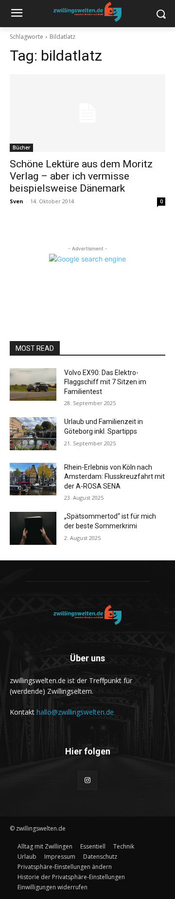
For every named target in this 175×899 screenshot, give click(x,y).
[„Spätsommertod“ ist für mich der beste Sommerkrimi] (33, 528)
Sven (16, 201)
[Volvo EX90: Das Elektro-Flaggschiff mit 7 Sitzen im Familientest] (33, 384)
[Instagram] (87, 780)
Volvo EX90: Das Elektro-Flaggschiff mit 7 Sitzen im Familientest (105, 382)
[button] (65, 867)
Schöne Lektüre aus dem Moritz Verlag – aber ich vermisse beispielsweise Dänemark (81, 176)
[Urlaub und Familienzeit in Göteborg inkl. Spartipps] (33, 433)
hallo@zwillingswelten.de (75, 712)
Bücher (21, 147)
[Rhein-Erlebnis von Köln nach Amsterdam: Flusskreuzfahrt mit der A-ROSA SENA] (33, 479)
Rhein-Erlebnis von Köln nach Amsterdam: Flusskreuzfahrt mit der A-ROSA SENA (114, 476)
